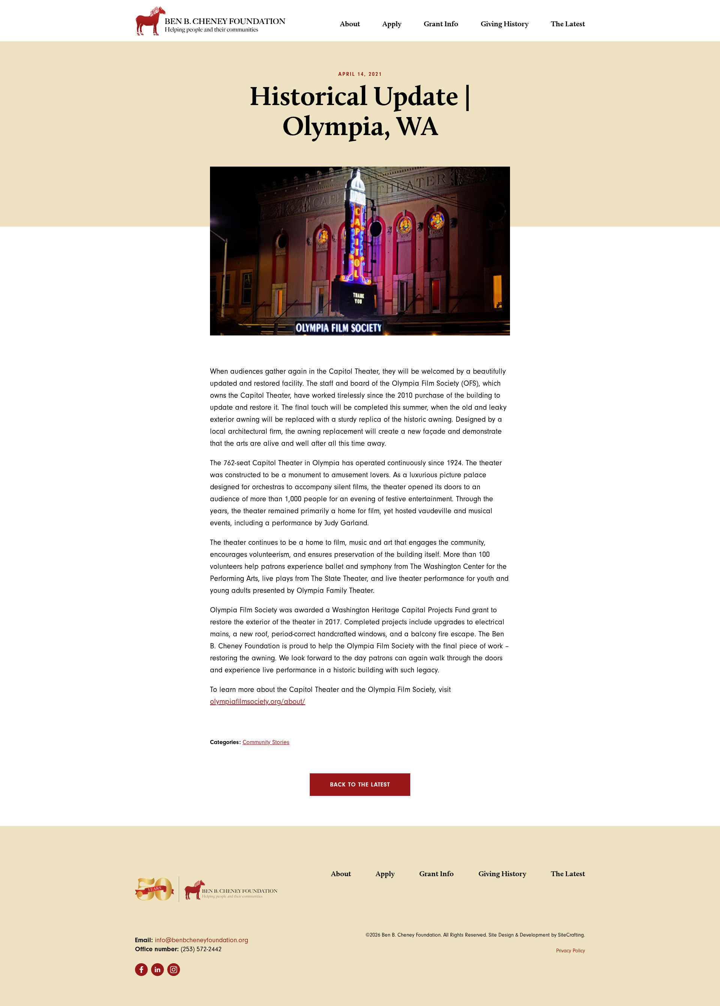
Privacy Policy (570, 950)
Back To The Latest (360, 784)
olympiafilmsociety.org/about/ (257, 701)
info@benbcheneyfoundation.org (201, 940)
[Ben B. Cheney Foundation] (210, 22)
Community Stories (266, 742)
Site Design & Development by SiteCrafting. (537, 935)
